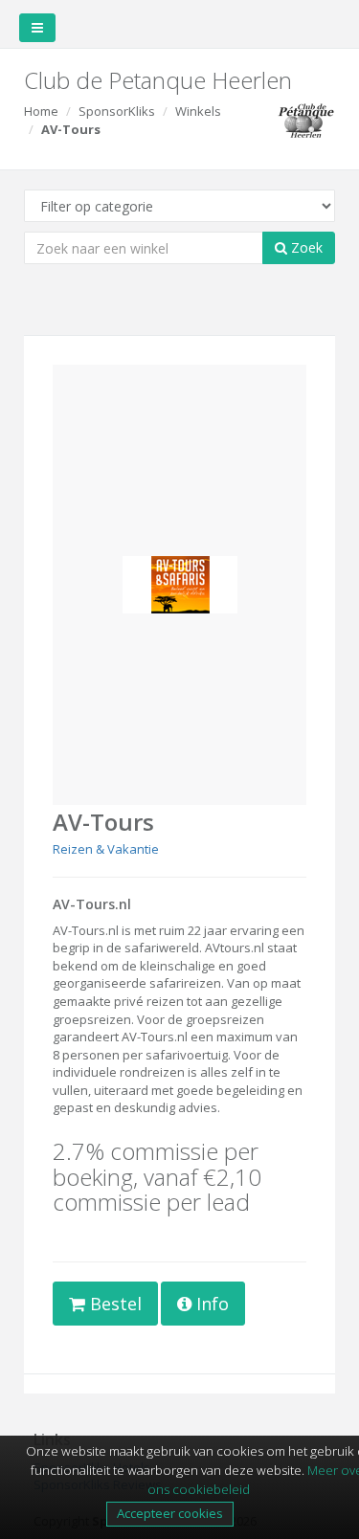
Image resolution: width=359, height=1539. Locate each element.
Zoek (305, 247)
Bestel (113, 1303)
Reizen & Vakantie (106, 849)
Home (41, 111)
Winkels (198, 111)
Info (210, 1303)
